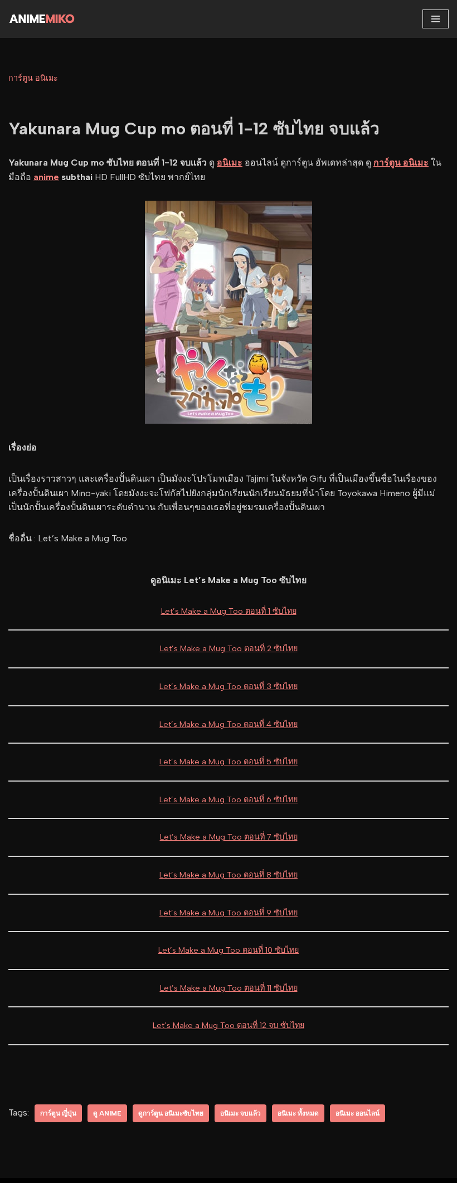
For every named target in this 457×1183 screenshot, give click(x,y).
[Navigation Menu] (435, 18)
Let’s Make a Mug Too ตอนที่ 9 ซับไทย (228, 913)
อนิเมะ (229, 162)
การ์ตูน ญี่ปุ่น (58, 1113)
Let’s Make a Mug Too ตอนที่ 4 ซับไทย (228, 724)
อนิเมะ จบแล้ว (240, 1113)
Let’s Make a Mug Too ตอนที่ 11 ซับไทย (229, 988)
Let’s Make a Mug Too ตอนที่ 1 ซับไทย (228, 611)
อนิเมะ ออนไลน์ (358, 1113)
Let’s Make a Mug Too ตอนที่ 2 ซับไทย (229, 648)
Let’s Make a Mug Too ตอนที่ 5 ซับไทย (228, 762)
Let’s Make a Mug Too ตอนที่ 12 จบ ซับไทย (228, 1025)
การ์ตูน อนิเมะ (33, 78)
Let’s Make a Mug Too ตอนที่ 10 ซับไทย (228, 950)
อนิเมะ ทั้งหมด (298, 1113)
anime (46, 177)
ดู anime (107, 1113)
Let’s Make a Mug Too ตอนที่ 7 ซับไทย (229, 837)
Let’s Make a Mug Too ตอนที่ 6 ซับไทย (228, 799)
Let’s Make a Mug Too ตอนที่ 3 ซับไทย (228, 686)
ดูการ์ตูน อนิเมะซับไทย (170, 1113)
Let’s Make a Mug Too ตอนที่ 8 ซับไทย (228, 875)
